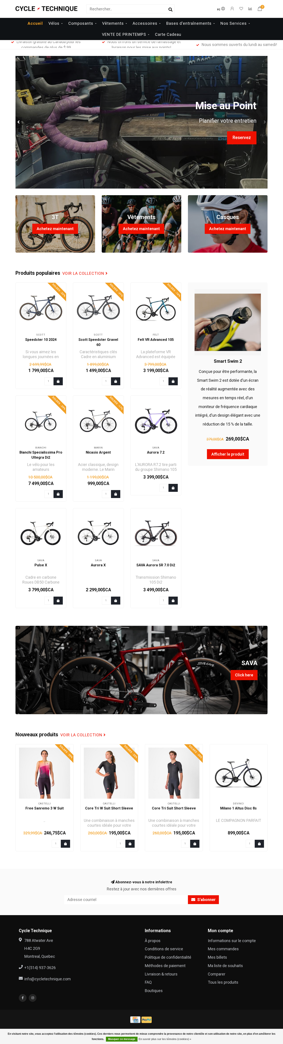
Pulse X (40, 565)
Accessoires (145, 23)
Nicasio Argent (98, 452)
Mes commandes (223, 949)
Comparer (216, 974)
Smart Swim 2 (228, 361)
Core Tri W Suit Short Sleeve (109, 808)
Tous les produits (223, 982)
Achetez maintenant (55, 228)
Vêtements (113, 23)
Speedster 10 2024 (41, 340)
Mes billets (217, 957)
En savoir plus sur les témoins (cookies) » (165, 1039)
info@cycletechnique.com (47, 979)
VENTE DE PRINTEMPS (124, 34)
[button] (18, 122)
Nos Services (233, 23)
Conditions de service (164, 949)
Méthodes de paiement (165, 965)
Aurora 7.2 (155, 452)
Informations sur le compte (232, 940)
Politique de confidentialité (168, 957)
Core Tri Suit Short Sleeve (174, 808)
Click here (244, 675)
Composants (80, 23)
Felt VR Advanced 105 (156, 340)
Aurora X (98, 565)
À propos (153, 940)
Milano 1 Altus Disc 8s (238, 808)
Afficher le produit (227, 454)
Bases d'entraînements (189, 23)
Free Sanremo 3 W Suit (44, 808)
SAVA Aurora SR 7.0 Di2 (155, 565)
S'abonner (206, 899)
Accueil (35, 23)
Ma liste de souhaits (225, 965)
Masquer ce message (121, 1039)
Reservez (242, 137)
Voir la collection (83, 273)
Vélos (53, 23)
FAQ (148, 982)
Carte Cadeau (168, 34)
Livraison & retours (161, 974)
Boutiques (154, 990)
